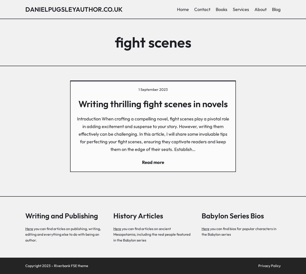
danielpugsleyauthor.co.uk (74, 9)
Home (183, 9)
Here (29, 228)
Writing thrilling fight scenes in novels (153, 103)
